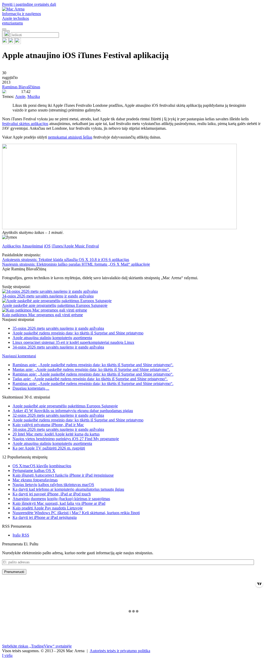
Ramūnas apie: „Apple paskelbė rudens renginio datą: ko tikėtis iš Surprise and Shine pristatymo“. (93, 365)
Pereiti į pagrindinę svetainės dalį (29, 4)
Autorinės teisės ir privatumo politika (120, 651)
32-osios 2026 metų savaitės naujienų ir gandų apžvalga (58, 415)
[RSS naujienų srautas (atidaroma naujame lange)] (5, 42)
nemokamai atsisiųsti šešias (70, 137)
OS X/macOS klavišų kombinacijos (42, 466)
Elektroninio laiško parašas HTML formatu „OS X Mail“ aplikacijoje (76, 264)
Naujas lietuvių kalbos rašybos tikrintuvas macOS (53, 484)
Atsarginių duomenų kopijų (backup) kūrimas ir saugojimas (61, 498)
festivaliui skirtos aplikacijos (25, 123)
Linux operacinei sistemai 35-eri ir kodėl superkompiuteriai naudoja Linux (73, 342)
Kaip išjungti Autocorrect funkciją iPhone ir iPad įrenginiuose (63, 475)
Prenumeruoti (14, 572)
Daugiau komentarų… (31, 388)
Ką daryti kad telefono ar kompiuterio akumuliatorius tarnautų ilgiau (68, 489)
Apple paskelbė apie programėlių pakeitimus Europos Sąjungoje (54, 305)
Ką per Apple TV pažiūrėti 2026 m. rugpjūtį (49, 448)
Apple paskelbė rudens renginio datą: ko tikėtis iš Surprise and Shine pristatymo (78, 333)
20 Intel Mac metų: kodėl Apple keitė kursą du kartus (56, 434)
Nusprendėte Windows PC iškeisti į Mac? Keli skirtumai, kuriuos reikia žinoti (76, 512)
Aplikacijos (11, 246)
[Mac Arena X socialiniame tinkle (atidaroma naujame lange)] (18, 42)
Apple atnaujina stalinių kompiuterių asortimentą (52, 337)
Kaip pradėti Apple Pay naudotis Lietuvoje (48, 508)
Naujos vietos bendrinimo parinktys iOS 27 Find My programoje (66, 439)
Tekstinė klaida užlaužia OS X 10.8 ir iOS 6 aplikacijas (65, 259)
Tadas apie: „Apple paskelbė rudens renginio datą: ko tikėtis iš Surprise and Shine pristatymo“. (90, 379)
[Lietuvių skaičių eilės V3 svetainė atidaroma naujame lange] (133, 187)
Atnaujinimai (32, 246)
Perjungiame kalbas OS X (34, 470)
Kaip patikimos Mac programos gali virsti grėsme (42, 315)
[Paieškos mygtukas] (6, 34)
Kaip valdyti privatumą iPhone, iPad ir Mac (48, 424)
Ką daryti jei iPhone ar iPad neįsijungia (45, 517)
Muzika (33, 96)
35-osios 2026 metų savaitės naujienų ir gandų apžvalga (58, 328)
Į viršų (7, 655)
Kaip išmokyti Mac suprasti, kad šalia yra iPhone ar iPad (59, 503)
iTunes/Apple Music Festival (75, 246)
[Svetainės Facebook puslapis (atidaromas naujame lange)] (11, 42)
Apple (20, 96)
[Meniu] (4, 29)
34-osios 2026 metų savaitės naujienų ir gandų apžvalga (48, 296)
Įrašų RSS (21, 535)
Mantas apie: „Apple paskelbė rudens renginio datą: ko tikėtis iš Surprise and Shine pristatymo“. (91, 369)
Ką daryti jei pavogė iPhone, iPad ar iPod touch (52, 494)
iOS (47, 246)
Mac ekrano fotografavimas (35, 480)
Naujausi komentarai (19, 356)
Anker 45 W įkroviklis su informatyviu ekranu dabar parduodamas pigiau (73, 410)
